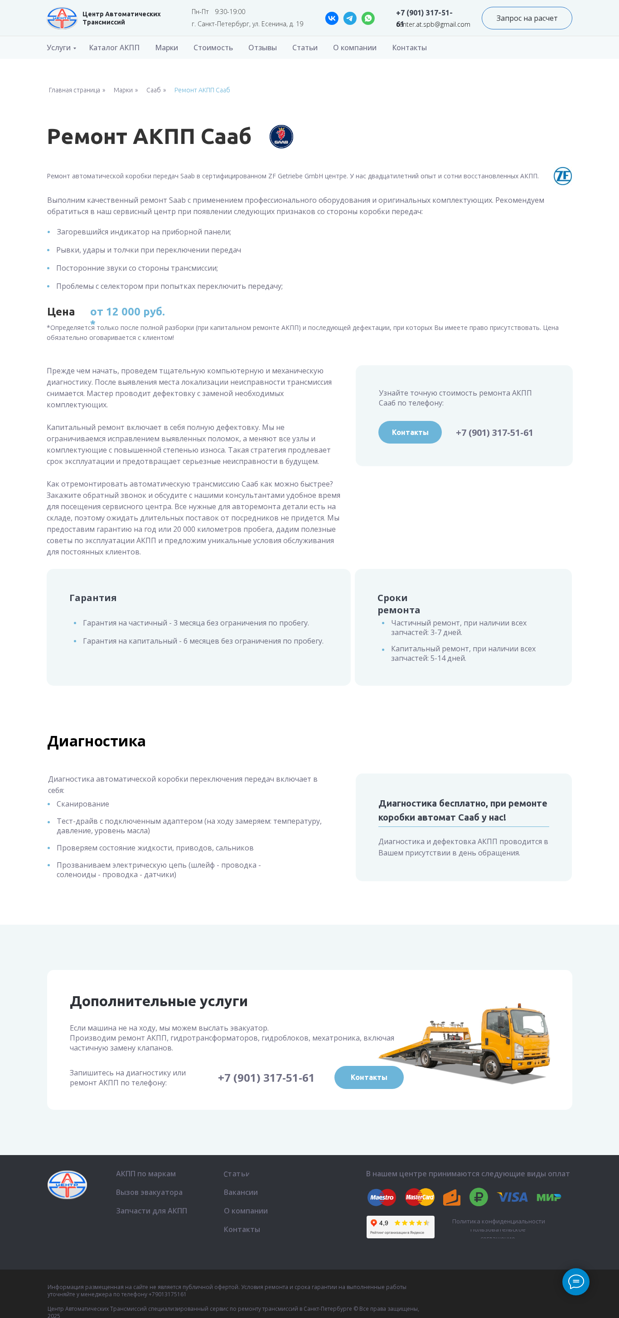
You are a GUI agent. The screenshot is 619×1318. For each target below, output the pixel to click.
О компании (355, 48)
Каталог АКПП (114, 48)
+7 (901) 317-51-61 (494, 432)
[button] (527, 18)
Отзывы (262, 48)
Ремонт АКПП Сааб (202, 90)
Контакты (409, 48)
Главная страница (74, 90)
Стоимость (213, 48)
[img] (62, 18)
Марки (166, 48)
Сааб (153, 90)
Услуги (59, 48)
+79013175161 (168, 1294)
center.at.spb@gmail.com (433, 24)
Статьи (305, 48)
